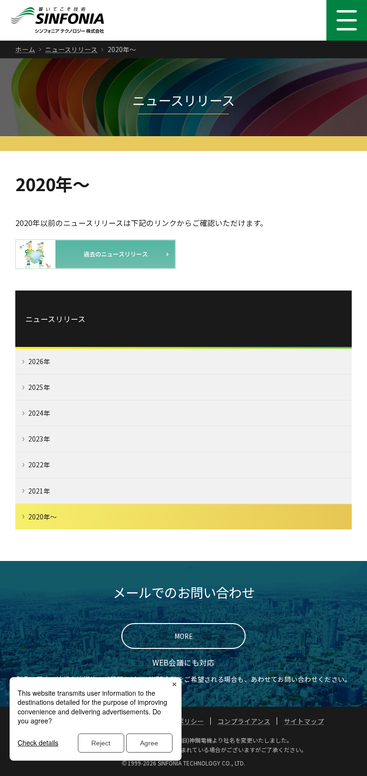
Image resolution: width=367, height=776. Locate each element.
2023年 (39, 438)
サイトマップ (304, 721)
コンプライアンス (243, 721)
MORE (183, 636)
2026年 (39, 361)
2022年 (39, 464)
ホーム (25, 49)
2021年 (39, 491)
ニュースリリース (71, 49)
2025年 (39, 387)
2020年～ (42, 516)
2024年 (39, 413)
